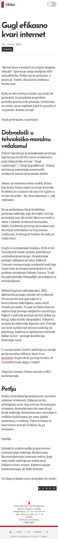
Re (46, 488)
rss (28, 531)
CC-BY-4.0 (35, 536)
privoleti (7, 358)
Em (39, 488)
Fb (50, 488)
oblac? (19, 531)
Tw (54, 488)
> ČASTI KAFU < (28, 522)
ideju (25, 362)
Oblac (10, 4)
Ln (43, 488)
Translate (7, 49)
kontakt (37, 531)
